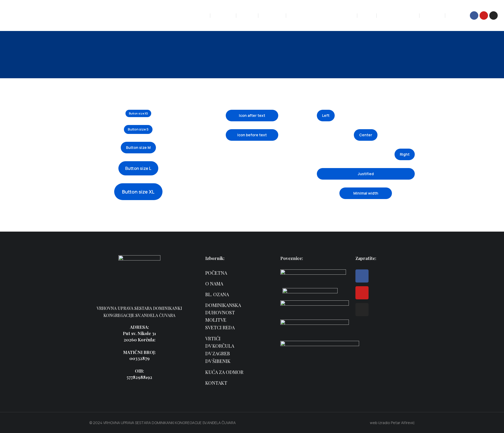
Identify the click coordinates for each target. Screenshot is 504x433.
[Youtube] (484, 15)
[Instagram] (493, 15)
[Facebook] (362, 276)
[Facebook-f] (474, 15)
